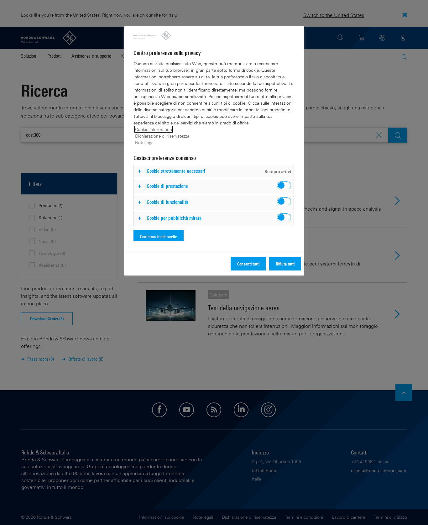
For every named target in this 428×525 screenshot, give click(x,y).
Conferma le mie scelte (158, 236)
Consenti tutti (248, 263)
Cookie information (153, 129)
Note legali (145, 142)
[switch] (284, 185)
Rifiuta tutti (285, 263)
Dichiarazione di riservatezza (162, 136)
